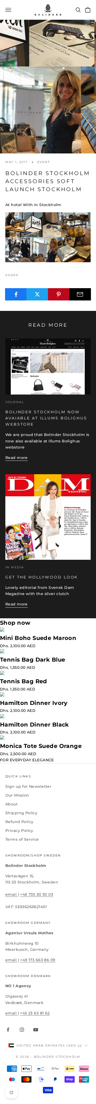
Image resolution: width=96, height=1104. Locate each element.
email (11, 894)
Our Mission (17, 795)
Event (43, 162)
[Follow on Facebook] (8, 1029)
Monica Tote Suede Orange (41, 746)
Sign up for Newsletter (28, 786)
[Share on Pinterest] (58, 294)
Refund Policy (19, 821)
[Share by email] (80, 294)
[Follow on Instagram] (22, 1029)
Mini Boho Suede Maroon (38, 638)
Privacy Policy (19, 830)
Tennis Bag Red (23, 681)
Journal (14, 402)
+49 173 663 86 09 (37, 960)
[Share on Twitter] (37, 294)
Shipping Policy (21, 812)
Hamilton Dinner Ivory (34, 703)
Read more (16, 457)
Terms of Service (22, 839)
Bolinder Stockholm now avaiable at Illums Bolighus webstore (46, 418)
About (11, 804)
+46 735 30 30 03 (36, 894)
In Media (14, 567)
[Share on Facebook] (15, 294)
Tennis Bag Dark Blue (32, 659)
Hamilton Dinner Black (34, 724)
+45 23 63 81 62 (35, 1013)
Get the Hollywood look (41, 577)
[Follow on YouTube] (35, 1029)
